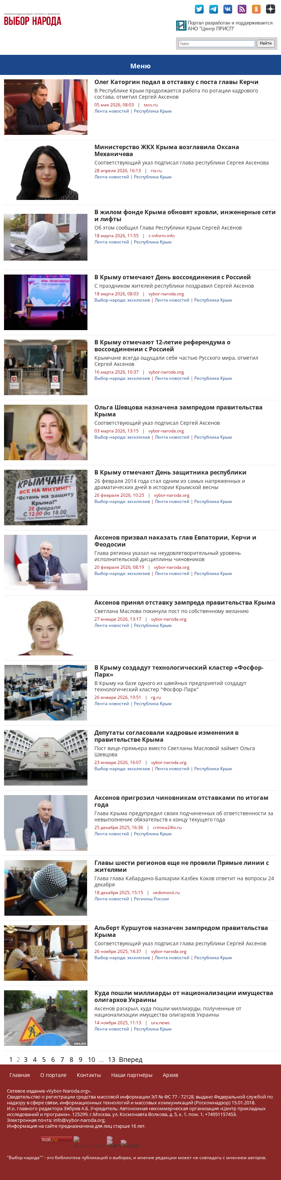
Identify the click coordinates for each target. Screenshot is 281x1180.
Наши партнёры (132, 1074)
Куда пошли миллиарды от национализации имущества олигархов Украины (183, 996)
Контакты (89, 1074)
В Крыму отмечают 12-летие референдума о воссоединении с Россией (162, 345)
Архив (170, 1074)
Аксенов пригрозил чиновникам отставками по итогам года (181, 801)
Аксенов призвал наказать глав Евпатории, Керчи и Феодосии (175, 540)
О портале (53, 1074)
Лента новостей (111, 111)
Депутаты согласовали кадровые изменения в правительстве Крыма (166, 736)
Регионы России (151, 899)
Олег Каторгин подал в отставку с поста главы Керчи (176, 82)
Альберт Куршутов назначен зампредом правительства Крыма (181, 931)
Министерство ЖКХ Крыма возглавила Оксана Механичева (166, 150)
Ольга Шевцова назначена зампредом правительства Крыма (178, 410)
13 (111, 1059)
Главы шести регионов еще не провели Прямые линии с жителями (181, 866)
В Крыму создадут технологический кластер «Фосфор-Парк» (178, 670)
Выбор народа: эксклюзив (122, 300)
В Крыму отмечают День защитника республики (170, 472)
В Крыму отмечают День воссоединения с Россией (172, 277)
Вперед (130, 1059)
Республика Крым (153, 111)
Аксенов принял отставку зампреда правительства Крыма (185, 602)
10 (91, 1059)
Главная (20, 1074)
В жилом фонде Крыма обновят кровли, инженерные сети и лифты (185, 215)
